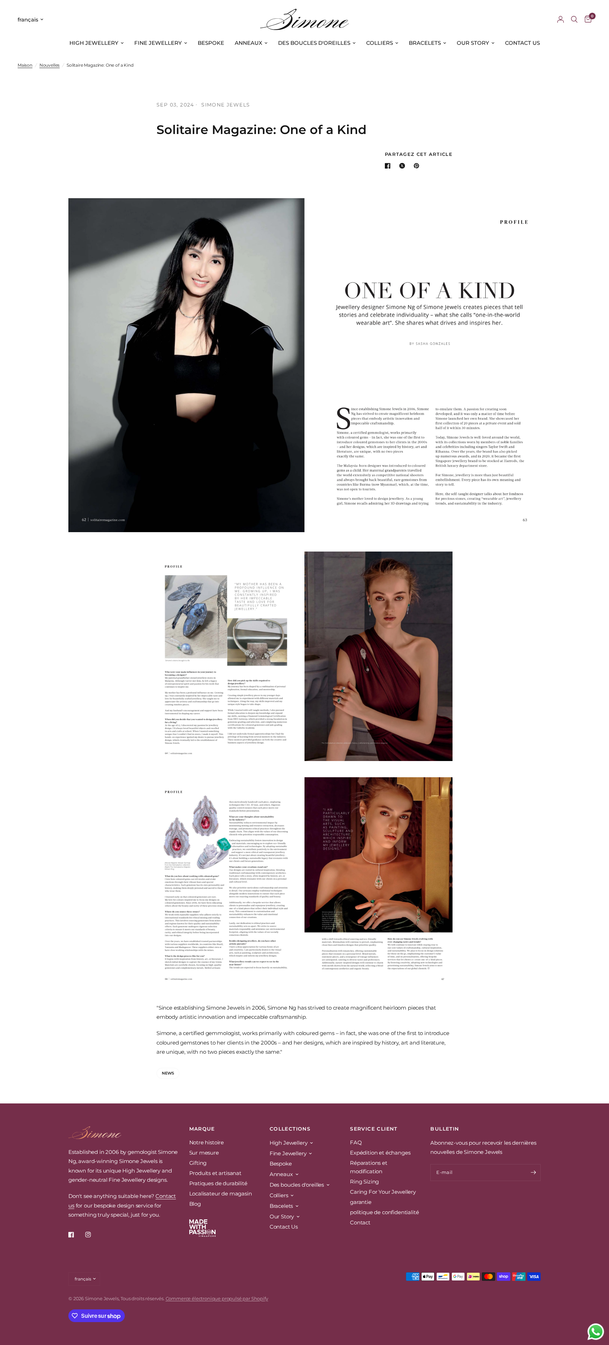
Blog (195, 1203)
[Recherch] (574, 19)
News (168, 1073)
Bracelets (425, 42)
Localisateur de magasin (220, 1193)
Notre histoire (206, 1142)
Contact (360, 1222)
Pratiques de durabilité (218, 1183)
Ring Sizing (364, 1181)
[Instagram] (93, 1234)
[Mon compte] (560, 19)
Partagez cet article (419, 154)
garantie (360, 1202)
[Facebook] (76, 1234)
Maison (25, 65)
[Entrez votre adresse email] (534, 1172)
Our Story (473, 42)
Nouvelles (49, 65)
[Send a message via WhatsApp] (595, 1331)
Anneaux (248, 42)
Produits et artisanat (215, 1173)
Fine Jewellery (158, 42)
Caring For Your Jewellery (383, 1191)
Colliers (379, 42)
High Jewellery (93, 42)
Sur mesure (204, 1152)
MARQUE (202, 1128)
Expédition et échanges (380, 1152)
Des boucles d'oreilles (314, 42)
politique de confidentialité (384, 1212)
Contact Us (522, 42)
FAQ (356, 1142)
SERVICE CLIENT (374, 1128)
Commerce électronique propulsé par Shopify (217, 1298)
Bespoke (211, 42)
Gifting (198, 1163)
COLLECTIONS (290, 1128)
